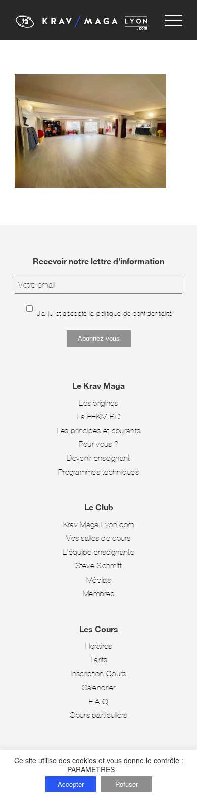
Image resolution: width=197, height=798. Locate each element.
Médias (98, 580)
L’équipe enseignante (98, 552)
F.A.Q (98, 701)
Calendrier (99, 687)
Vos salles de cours (98, 538)
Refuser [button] (126, 784)
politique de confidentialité (134, 313)
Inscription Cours (98, 673)
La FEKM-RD (98, 416)
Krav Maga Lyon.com (98, 524)
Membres (98, 593)
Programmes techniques (98, 472)
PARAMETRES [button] (91, 769)
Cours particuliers (98, 715)
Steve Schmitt (98, 565)
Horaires (98, 646)
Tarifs (98, 659)
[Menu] (168, 20)
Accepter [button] (71, 784)
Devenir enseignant (98, 457)
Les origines (98, 402)
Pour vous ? (98, 444)
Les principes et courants (98, 430)
